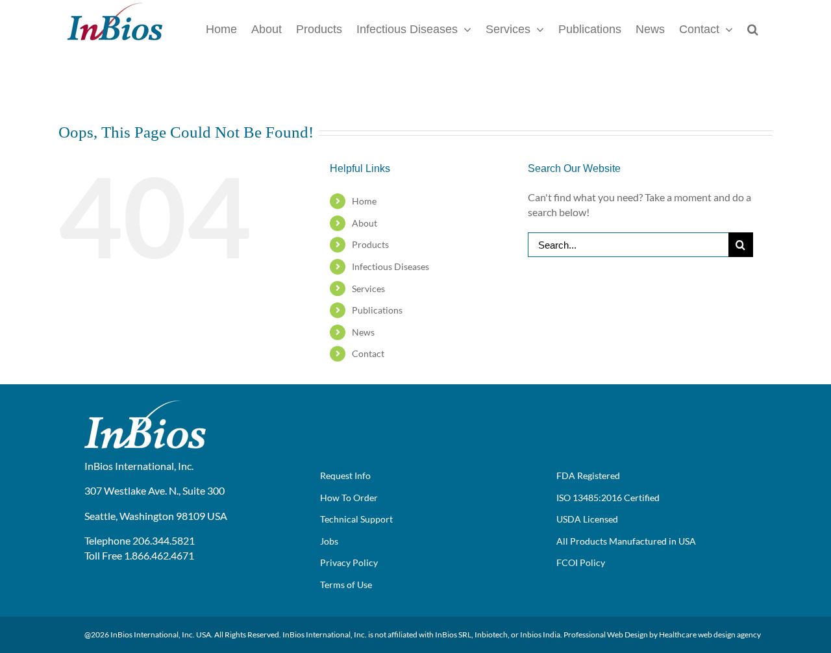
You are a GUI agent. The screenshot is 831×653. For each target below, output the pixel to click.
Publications (377, 309)
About (364, 222)
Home (364, 200)
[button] (752, 28)
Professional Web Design (606, 634)
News (363, 332)
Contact (368, 353)
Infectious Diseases (390, 266)
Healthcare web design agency (710, 634)
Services (368, 288)
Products (370, 244)
